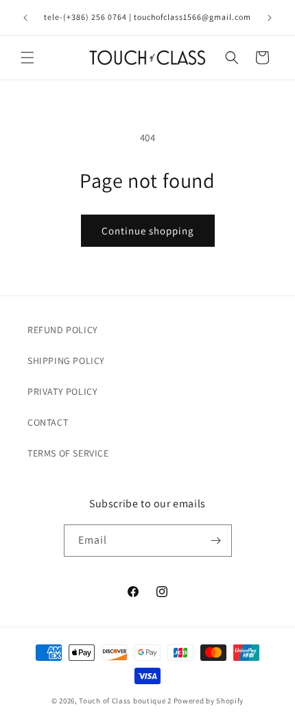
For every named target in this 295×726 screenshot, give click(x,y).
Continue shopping (148, 230)
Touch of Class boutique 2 (125, 700)
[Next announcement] (270, 18)
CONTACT (47, 422)
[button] (27, 58)
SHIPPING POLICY (66, 360)
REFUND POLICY (62, 330)
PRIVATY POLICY (62, 391)
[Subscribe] (216, 540)
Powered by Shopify (209, 700)
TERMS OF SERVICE (68, 453)
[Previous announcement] (25, 18)
